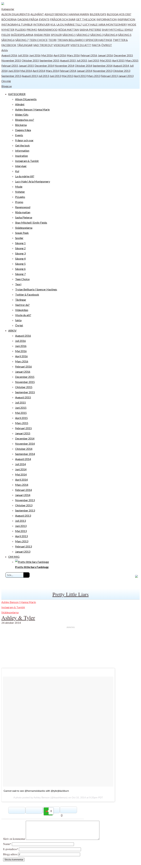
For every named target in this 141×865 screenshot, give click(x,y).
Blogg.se (6, 86)
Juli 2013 (43, 75)
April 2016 (59, 55)
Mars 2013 (93, 75)
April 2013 (80, 75)
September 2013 (11, 75)
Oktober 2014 (83, 65)
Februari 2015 (9, 65)
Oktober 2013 (121, 70)
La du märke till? (69, 24)
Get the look (86, 19)
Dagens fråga (27, 19)
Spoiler (56, 34)
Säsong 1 (69, 34)
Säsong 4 (110, 34)
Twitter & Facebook (27, 294)
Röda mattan (68, 29)
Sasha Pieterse (90, 29)
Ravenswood (48, 29)
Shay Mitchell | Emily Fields (31, 222)
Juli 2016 (23, 55)
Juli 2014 (20, 464)
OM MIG (13, 556)
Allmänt (37, 14)
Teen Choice (38, 39)
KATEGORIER (16, 94)
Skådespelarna (22, 34)
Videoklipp (61, 45)
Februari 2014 (67, 70)
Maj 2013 (67, 75)
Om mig (6, 81)
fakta (96, 45)
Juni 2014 (14, 70)
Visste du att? (80, 45)
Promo (31, 29)
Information (106, 19)
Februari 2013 (109, 75)
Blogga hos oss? (119, 14)
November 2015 (11, 60)
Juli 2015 (82, 60)
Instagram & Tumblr (16, 24)
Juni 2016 (35, 55)
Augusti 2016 (9, 55)
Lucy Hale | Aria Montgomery (105, 24)
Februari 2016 (88, 55)
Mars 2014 (52, 70)
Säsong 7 (22, 39)
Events (44, 19)
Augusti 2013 (30, 75)
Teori (52, 39)
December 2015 (123, 55)
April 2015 (118, 60)
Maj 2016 (47, 55)
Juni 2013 (55, 75)
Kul (53, 24)
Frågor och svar (62, 19)
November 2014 (64, 65)
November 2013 (102, 70)
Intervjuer (41, 24)
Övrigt (106, 45)
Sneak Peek (42, 34)
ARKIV (12, 330)
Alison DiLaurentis (15, 14)
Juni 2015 (93, 60)
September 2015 (49, 60)
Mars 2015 (131, 60)
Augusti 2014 (121, 65)
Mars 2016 (73, 55)
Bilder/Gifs (98, 14)
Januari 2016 (105, 55)
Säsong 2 (83, 34)
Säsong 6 (8, 39)
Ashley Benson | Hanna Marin (67, 14)
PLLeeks (20, 29)
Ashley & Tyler (18, 617)
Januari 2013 (125, 75)
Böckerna (9, 19)
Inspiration (126, 19)
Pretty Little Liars (70, 594)
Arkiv (4, 50)
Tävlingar (24, 45)
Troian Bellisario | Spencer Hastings (84, 39)
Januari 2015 (26, 65)
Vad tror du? (43, 45)
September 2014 (102, 65)
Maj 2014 (26, 70)
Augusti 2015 (68, 60)
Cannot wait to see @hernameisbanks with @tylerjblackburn (36, 790)
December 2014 (44, 65)
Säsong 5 (124, 34)
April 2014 (38, 70)
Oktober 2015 (30, 60)
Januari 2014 (84, 70)
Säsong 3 (97, 34)
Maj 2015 (105, 60)
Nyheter (7, 29)
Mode (132, 24)
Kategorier (7, 9)
